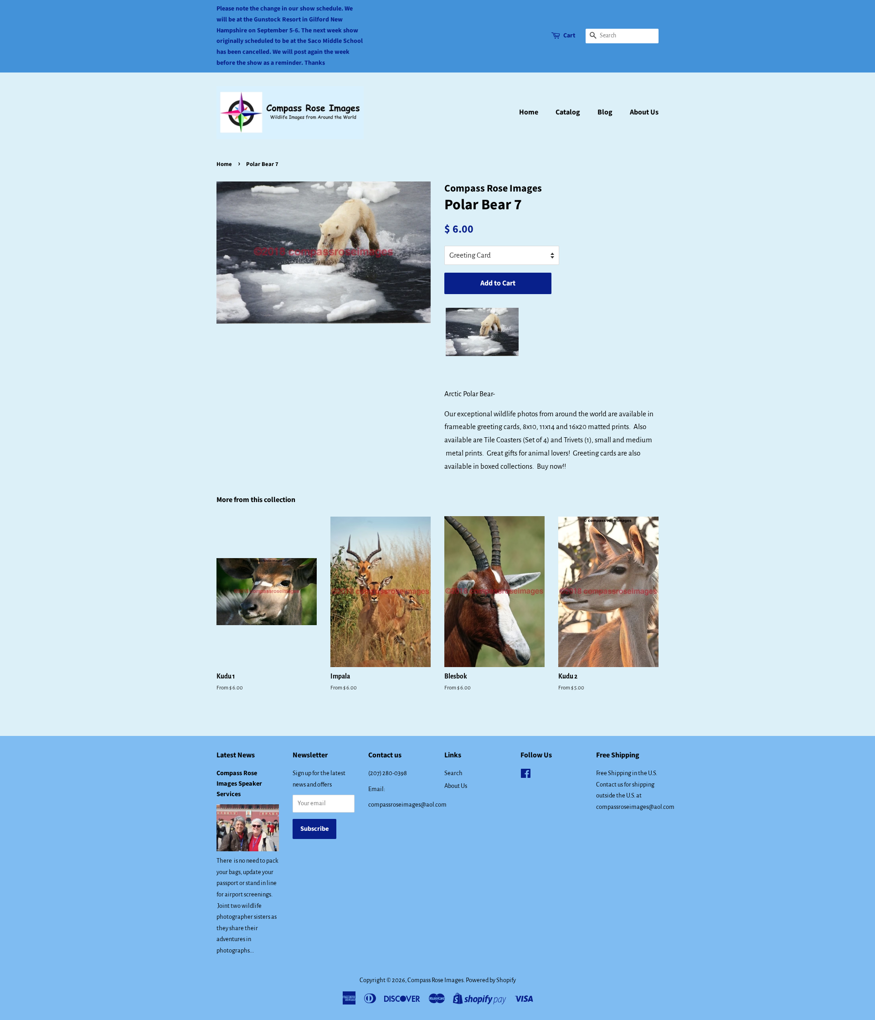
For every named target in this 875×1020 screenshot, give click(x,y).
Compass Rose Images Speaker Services (239, 783)
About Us (644, 112)
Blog (604, 112)
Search (453, 773)
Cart (569, 35)
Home (528, 112)
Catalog (568, 112)
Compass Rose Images (435, 980)
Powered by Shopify (491, 980)
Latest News (235, 755)
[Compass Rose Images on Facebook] (525, 775)
